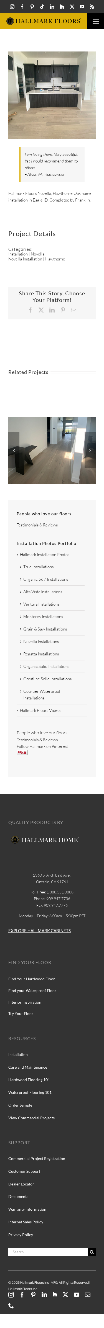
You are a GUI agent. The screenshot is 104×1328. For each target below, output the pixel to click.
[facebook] (22, 6)
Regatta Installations (41, 654)
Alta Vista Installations (42, 591)
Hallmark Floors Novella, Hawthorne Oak (44, 193)
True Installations (38, 566)
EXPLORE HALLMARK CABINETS (39, 930)
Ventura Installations (41, 604)
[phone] (11, 1306)
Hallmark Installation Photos (44, 554)
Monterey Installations (43, 616)
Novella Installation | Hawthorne (36, 259)
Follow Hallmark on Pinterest (42, 746)
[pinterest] (32, 6)
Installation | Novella (26, 254)
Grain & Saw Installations (45, 629)
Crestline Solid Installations (47, 678)
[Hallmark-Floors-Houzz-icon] (62, 6)
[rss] (92, 6)
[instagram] (12, 6)
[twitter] (72, 6)
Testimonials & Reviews (37, 525)
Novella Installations (41, 641)
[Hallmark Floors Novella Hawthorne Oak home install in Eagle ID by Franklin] (52, 419)
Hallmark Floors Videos (40, 710)
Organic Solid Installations (46, 666)
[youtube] (82, 6)
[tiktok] (42, 6)
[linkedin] (52, 6)
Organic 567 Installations (45, 579)
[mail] (87, 1295)
